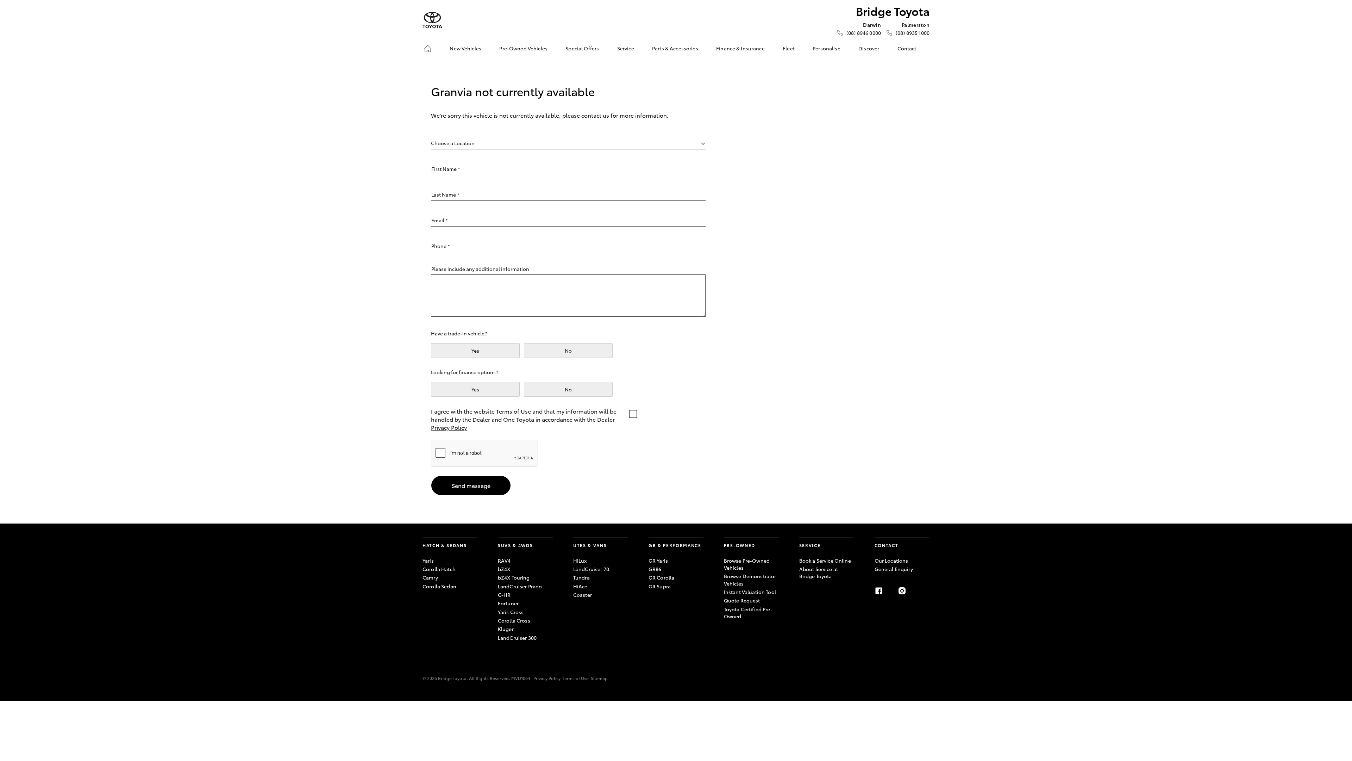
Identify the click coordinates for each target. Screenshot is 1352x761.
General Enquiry (894, 569)
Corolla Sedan (439, 586)
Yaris (428, 560)
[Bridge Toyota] (432, 20)
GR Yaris (658, 560)
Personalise (826, 48)
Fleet (789, 48)
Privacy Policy (449, 427)
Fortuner (508, 603)
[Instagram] (902, 591)
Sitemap (599, 678)
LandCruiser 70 (591, 569)
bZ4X (504, 569)
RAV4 (504, 560)
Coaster (582, 594)
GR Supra (660, 586)
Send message (471, 485)
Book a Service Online (825, 560)
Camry (430, 577)
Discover (868, 48)
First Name (445, 168)
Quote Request (742, 600)
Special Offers (582, 48)
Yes (475, 350)
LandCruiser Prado (520, 586)
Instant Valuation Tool (750, 591)
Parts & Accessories (675, 48)
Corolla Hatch (439, 569)
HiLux (580, 560)
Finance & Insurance (740, 48)
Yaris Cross (511, 611)
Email (439, 220)
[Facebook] (879, 591)
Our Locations (891, 560)
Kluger (506, 628)
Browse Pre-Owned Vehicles (747, 564)
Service (625, 48)
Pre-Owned (739, 545)
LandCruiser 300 (517, 637)
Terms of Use (513, 411)
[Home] (428, 48)
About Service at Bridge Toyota (818, 572)
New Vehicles (465, 48)
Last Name (445, 194)
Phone (440, 245)
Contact (906, 48)
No (568, 350)
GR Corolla (661, 577)
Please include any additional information (480, 268)
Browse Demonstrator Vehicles (750, 580)
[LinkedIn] (925, 591)
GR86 (655, 569)
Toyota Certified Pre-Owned (748, 613)
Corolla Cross (514, 620)
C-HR (504, 594)
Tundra (581, 577)
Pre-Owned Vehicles (523, 48)
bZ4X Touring (514, 577)
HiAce (580, 586)
